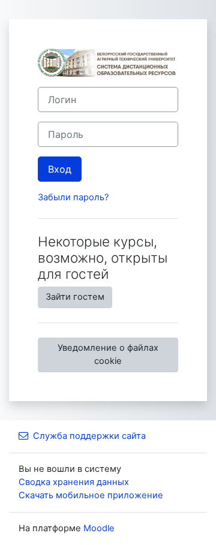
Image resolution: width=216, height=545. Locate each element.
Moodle (99, 528)
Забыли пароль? (73, 197)
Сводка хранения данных (74, 482)
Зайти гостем (75, 296)
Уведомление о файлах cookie (108, 354)
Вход (59, 169)
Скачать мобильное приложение (91, 495)
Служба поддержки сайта (89, 435)
